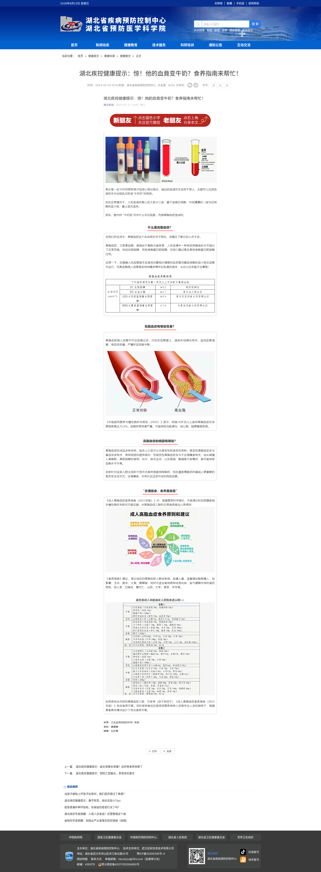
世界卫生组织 (245, 837)
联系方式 (96, 859)
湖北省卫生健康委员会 (211, 837)
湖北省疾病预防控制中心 (113, 24)
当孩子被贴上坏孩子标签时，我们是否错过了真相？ (95, 794)
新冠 (209, 30)
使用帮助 (253, 3)
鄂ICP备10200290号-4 (151, 853)
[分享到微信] (189, 85)
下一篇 (68, 773)
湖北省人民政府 (177, 837)
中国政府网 (75, 837)
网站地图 (82, 859)
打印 (154, 751)
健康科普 (109, 56)
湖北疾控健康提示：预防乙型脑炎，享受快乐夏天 (105, 773)
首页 (74, 45)
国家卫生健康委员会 (109, 837)
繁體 (229, 3)
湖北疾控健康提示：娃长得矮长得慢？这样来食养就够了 (109, 766)
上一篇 (68, 766)
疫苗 (217, 30)
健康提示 (93, 56)
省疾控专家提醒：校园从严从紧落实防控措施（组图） (96, 820)
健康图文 (125, 56)
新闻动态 (102, 45)
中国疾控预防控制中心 (143, 837)
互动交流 (243, 45)
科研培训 (187, 45)
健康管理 (234, 30)
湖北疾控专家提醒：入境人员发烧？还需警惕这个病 (95, 814)
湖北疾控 (212, 853)
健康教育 (130, 45)
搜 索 (255, 24)
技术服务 (159, 45)
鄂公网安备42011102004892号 (120, 864)
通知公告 (215, 45)
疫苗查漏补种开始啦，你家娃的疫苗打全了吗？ (92, 807)
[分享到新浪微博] (195, 85)
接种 (224, 30)
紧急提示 (247, 30)
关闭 (169, 751)
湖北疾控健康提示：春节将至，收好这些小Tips (92, 800)
